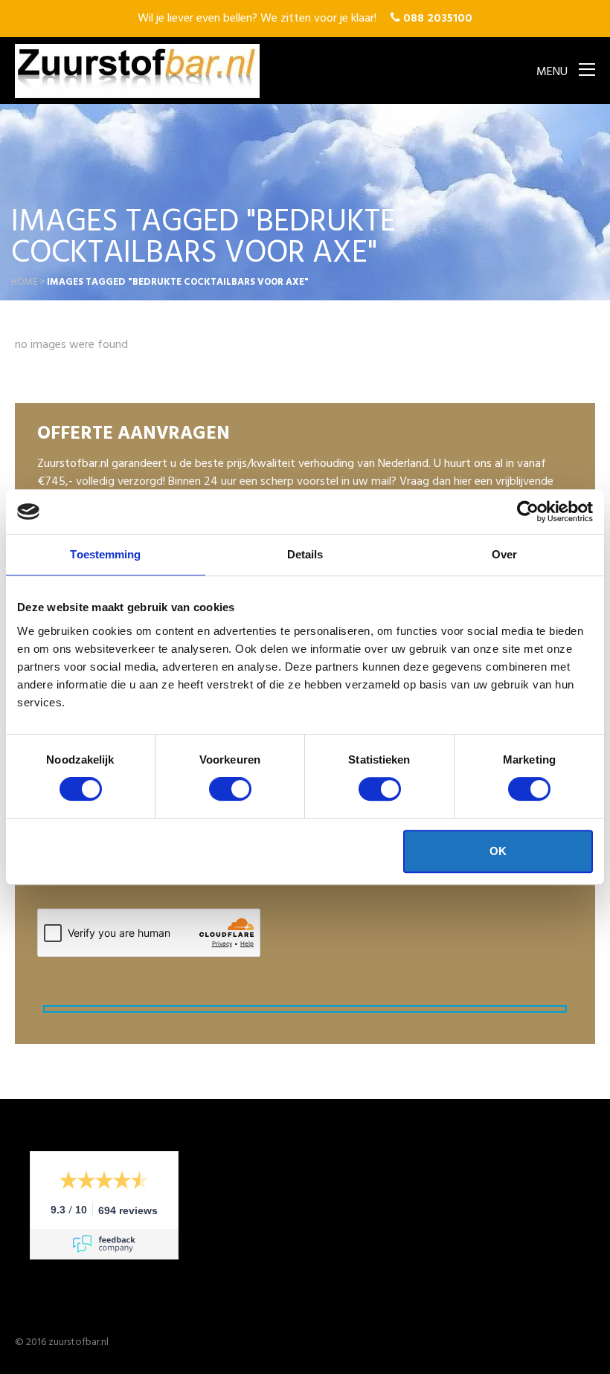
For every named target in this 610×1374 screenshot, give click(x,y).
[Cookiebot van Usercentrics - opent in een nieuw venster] (528, 511)
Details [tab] (305, 554)
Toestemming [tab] (105, 554)
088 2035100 (436, 18)
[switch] (230, 789)
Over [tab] (504, 554)
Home (24, 282)
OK (498, 851)
